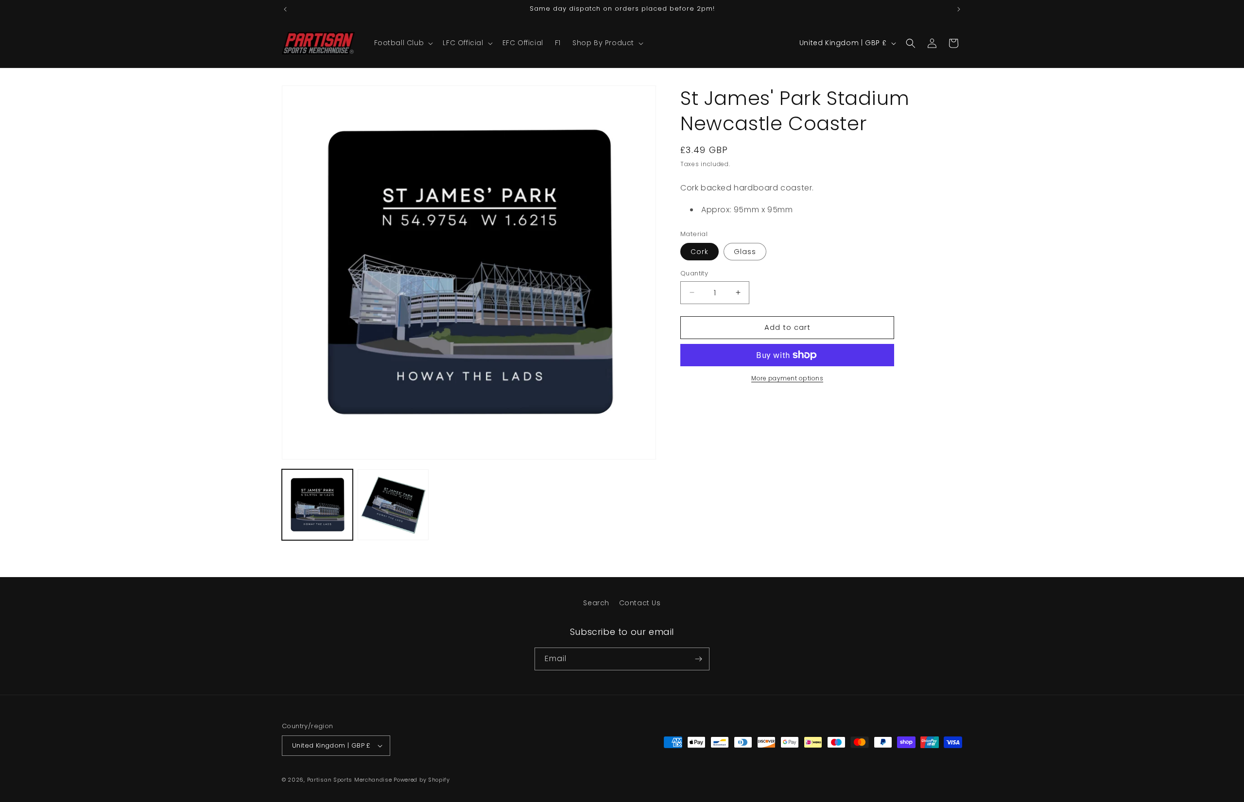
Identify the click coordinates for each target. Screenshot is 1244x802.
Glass (745, 251)
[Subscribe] (698, 659)
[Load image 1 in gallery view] (317, 504)
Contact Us (640, 603)
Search (596, 603)
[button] (402, 43)
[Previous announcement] (285, 9)
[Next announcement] (958, 9)
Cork (699, 251)
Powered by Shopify (422, 780)
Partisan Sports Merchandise (349, 780)
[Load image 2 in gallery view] (393, 504)
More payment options (787, 378)
